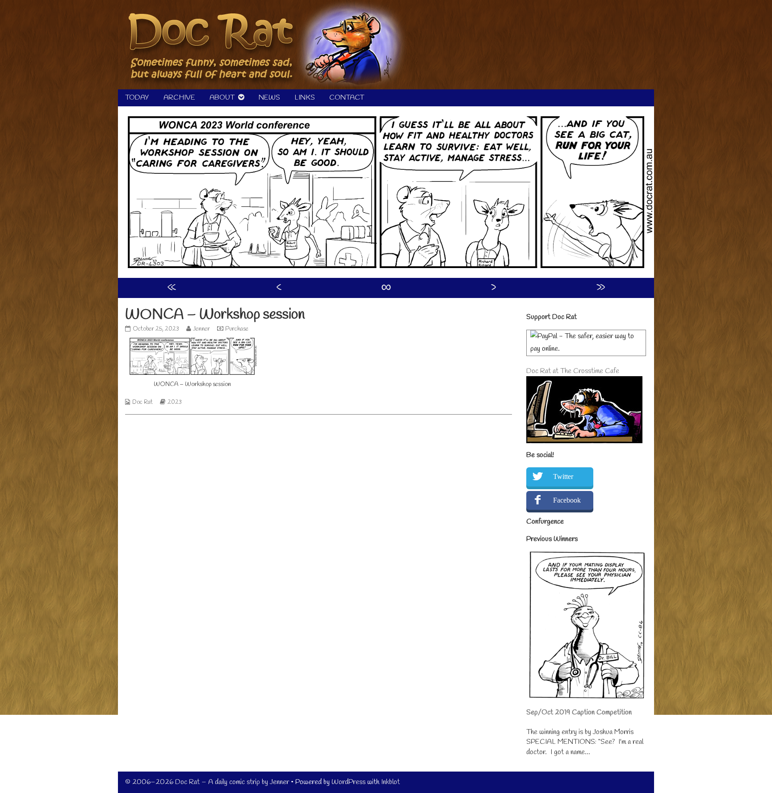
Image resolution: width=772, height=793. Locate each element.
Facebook (567, 500)
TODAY (137, 97)
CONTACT (346, 97)
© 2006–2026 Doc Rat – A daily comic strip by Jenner (207, 782)
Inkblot (390, 782)
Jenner (201, 329)
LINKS (304, 97)
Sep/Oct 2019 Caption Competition (579, 712)
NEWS (269, 97)
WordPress (348, 782)
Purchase (236, 329)
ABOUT (222, 97)
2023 (175, 402)
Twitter (563, 476)
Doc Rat (142, 402)
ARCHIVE (179, 97)
